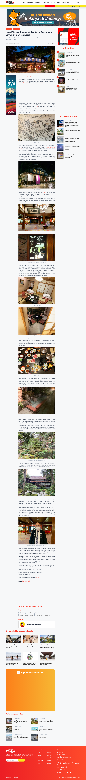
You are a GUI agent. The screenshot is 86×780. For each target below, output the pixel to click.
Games (31, 5)
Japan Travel (30, 2)
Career (39, 763)
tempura (50, 380)
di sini (37, 577)
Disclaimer (49, 760)
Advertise (40, 757)
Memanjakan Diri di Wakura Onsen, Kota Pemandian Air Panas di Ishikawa (12, 663)
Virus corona (47, 615)
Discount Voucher (50, 5)
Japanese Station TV (22, 5)
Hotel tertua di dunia (39, 612)
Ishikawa (42, 82)
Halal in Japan (65, 2)
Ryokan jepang (30, 612)
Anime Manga (46, 2)
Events (37, 5)
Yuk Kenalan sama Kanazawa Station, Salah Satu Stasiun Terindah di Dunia (46, 663)
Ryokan (44, 192)
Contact (39, 755)
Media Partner (41, 760)
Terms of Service (50, 757)
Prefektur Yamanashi (23, 82)
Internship (49, 752)
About (39, 752)
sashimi (45, 380)
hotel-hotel (35, 153)
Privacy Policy (50, 755)
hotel (36, 106)
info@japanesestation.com (65, 757)
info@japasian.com (64, 769)
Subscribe (21, 760)
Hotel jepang (22, 612)
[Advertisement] (36, 593)
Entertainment (38, 2)
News (24, 2)
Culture (58, 2)
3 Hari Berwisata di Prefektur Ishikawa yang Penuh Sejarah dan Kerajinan (13, 646)
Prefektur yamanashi (23, 615)
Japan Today (26, 581)
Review (42, 5)
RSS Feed (49, 763)
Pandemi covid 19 (39, 615)
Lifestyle (53, 2)
